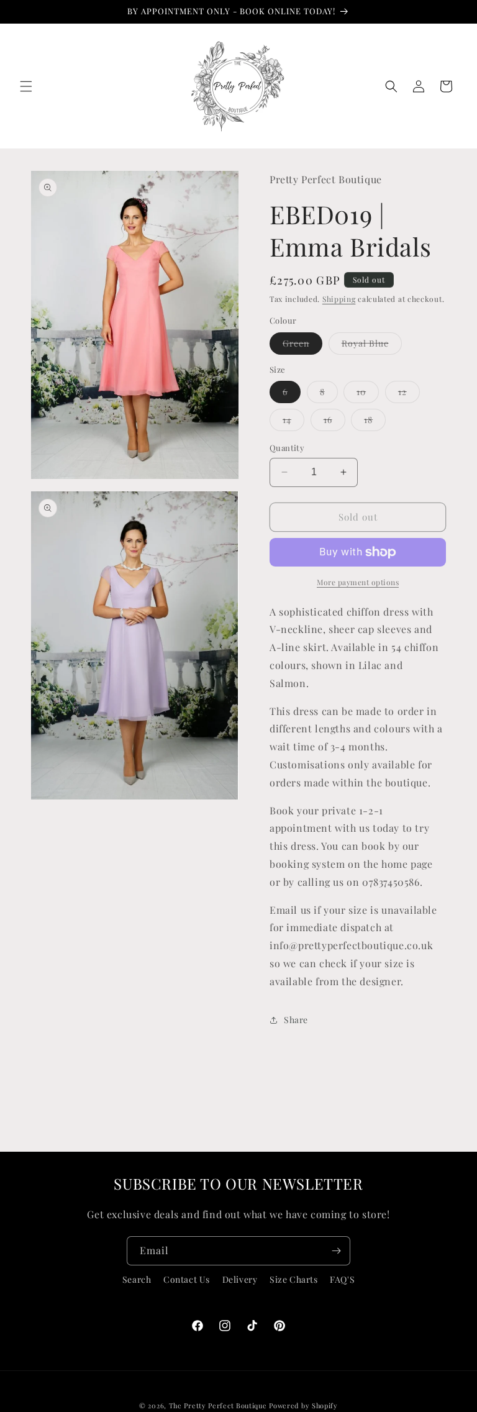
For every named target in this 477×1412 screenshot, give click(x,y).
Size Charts (294, 1279)
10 (368, 394)
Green (302, 346)
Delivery (240, 1279)
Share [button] (296, 1020)
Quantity (287, 447)
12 (409, 394)
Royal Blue (372, 346)
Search (137, 1279)
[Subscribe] (336, 1250)
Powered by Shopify (303, 1405)
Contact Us (186, 1279)
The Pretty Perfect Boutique (219, 1405)
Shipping (339, 299)
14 (293, 422)
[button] (26, 86)
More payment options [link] (358, 582)
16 (334, 422)
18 (375, 422)
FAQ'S (342, 1279)
